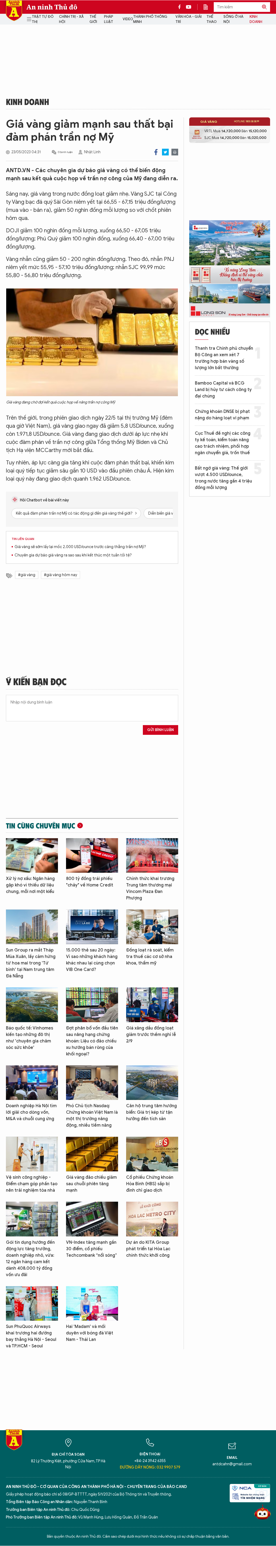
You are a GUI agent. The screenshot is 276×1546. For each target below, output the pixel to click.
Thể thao (211, 19)
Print (174, 152)
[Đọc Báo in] (208, 7)
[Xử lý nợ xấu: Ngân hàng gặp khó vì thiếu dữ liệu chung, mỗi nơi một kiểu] (32, 855)
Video (128, 19)
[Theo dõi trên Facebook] (180, 7)
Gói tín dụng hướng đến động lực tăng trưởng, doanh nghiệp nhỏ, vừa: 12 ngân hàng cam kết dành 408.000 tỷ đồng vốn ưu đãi (30, 1258)
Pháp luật (108, 19)
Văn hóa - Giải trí (188, 19)
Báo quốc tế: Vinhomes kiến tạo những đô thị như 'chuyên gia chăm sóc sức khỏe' (29, 1037)
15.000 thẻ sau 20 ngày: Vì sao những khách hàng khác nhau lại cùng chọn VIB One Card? (92, 959)
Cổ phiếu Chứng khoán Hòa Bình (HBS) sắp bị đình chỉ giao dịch (149, 1184)
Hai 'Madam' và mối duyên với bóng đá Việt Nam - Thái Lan (89, 1333)
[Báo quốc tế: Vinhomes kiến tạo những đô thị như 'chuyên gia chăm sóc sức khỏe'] (32, 1004)
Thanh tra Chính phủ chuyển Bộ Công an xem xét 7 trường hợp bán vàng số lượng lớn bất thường (224, 358)
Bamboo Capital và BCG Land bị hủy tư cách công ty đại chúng (223, 389)
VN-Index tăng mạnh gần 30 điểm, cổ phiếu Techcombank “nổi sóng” (91, 1249)
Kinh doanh (256, 19)
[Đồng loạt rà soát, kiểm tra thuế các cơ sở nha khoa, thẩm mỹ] (152, 926)
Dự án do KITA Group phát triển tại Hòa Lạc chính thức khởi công (148, 1249)
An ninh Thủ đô (51, 7)
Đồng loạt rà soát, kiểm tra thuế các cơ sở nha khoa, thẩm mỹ (150, 956)
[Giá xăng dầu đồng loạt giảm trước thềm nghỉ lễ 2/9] (152, 1004)
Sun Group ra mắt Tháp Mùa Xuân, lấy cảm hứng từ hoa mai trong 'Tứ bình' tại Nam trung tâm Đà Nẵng (31, 963)
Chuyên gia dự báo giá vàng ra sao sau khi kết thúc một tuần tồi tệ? (73, 555)
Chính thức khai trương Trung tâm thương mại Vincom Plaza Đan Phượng (150, 888)
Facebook (156, 152)
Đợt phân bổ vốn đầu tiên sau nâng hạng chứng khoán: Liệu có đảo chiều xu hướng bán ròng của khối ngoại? (92, 1041)
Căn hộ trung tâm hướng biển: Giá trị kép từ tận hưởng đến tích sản (151, 1112)
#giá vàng (26, 575)
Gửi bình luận (160, 730)
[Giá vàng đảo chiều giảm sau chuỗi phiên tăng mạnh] (92, 1154)
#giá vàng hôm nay (60, 575)
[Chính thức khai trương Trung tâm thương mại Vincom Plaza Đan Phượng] (152, 855)
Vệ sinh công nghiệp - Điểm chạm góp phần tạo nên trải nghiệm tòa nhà (31, 1184)
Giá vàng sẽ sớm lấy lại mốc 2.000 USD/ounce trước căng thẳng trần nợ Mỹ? (80, 547)
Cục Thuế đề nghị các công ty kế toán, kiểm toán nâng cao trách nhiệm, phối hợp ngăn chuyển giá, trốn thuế (222, 443)
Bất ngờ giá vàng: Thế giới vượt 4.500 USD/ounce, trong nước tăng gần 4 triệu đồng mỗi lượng (223, 478)
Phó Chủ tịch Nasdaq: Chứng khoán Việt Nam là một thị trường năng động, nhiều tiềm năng (92, 1115)
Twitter (165, 152)
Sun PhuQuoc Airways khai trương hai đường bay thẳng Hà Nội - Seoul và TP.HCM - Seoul (31, 1336)
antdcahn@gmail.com (232, 1464)
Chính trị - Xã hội (71, 19)
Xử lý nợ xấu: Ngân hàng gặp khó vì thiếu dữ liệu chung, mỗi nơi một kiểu (30, 885)
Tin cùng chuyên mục (40, 825)
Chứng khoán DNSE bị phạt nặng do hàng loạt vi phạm (222, 415)
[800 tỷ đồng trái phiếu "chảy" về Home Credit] (92, 855)
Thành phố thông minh (150, 19)
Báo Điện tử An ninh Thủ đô (14, 10)
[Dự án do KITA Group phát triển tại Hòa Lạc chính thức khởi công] (152, 1219)
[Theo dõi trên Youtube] (188, 7)
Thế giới (93, 19)
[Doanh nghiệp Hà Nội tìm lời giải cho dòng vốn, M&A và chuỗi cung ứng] (32, 1082)
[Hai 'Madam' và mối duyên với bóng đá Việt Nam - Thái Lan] (92, 1303)
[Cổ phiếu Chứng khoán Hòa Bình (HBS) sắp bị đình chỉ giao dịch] (152, 1154)
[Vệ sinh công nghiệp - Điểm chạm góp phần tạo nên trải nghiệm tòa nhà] (32, 1154)
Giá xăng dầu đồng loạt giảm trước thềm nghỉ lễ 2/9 (151, 1034)
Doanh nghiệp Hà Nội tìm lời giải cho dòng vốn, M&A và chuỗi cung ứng (31, 1112)
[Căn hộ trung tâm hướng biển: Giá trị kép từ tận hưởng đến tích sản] (152, 1082)
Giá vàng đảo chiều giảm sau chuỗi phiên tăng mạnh (91, 1184)
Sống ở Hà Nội (233, 19)
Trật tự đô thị (43, 19)
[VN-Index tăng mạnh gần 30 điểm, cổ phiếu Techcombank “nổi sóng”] (92, 1219)
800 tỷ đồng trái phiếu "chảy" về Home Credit (89, 882)
